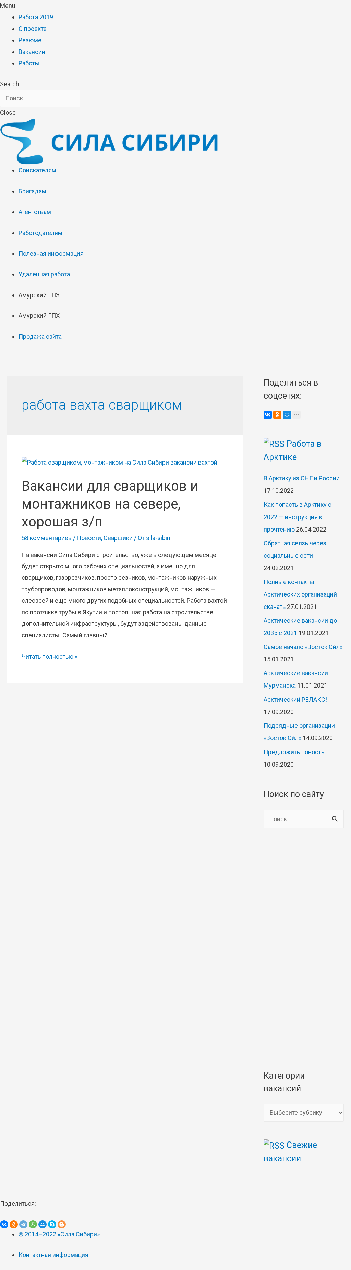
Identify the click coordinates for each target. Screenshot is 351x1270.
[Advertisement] (304, 949)
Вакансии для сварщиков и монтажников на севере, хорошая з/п (110, 504)
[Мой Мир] (287, 415)
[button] (175, 5)
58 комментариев (47, 538)
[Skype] (52, 1224)
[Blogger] (62, 1224)
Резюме (30, 40)
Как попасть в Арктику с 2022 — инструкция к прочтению (297, 517)
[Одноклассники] (277, 415)
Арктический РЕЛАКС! (295, 699)
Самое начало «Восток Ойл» (303, 646)
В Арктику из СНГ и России (302, 478)
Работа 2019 (36, 17)
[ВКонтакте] (268, 415)
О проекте (33, 28)
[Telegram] (23, 1224)
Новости (89, 538)
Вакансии (32, 51)
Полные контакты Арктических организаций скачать (300, 594)
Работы (29, 63)
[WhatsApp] (33, 1224)
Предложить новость (294, 752)
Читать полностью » (49, 656)
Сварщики (118, 538)
